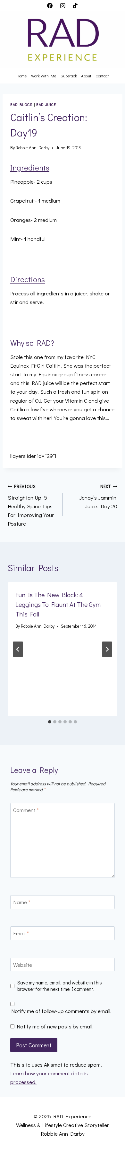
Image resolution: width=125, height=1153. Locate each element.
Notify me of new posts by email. (55, 1026)
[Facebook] (50, 5)
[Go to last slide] (18, 649)
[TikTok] (75, 5)
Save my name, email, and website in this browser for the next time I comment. (59, 986)
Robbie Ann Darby (32, 148)
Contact (102, 75)
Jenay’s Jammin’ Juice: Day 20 (98, 497)
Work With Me (43, 75)
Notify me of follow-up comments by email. (61, 1011)
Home (21, 75)
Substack (69, 75)
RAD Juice (46, 104)
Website (22, 964)
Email (21, 933)
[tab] (49, 721)
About (86, 75)
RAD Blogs (21, 104)
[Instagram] (62, 5)
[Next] (107, 649)
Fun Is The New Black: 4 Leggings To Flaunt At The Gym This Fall (58, 604)
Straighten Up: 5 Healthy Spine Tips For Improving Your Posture (31, 505)
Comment (26, 810)
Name (21, 902)
